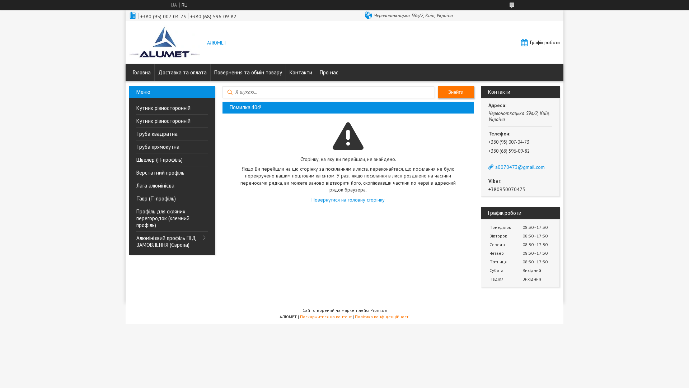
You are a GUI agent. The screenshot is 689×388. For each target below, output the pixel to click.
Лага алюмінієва (155, 185)
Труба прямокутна (157, 146)
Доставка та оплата (182, 72)
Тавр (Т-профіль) (156, 198)
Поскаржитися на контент (326, 316)
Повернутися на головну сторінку (348, 200)
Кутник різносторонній (163, 120)
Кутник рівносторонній (163, 108)
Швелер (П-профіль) (159, 159)
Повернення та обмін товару (248, 72)
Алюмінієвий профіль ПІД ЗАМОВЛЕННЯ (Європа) (166, 241)
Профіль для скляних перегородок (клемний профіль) (162, 218)
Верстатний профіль (160, 172)
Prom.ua (378, 310)
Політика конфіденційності (382, 316)
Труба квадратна (157, 133)
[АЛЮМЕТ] (164, 43)
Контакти (301, 72)
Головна (142, 72)
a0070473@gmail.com (520, 167)
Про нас (329, 72)
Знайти (455, 92)
